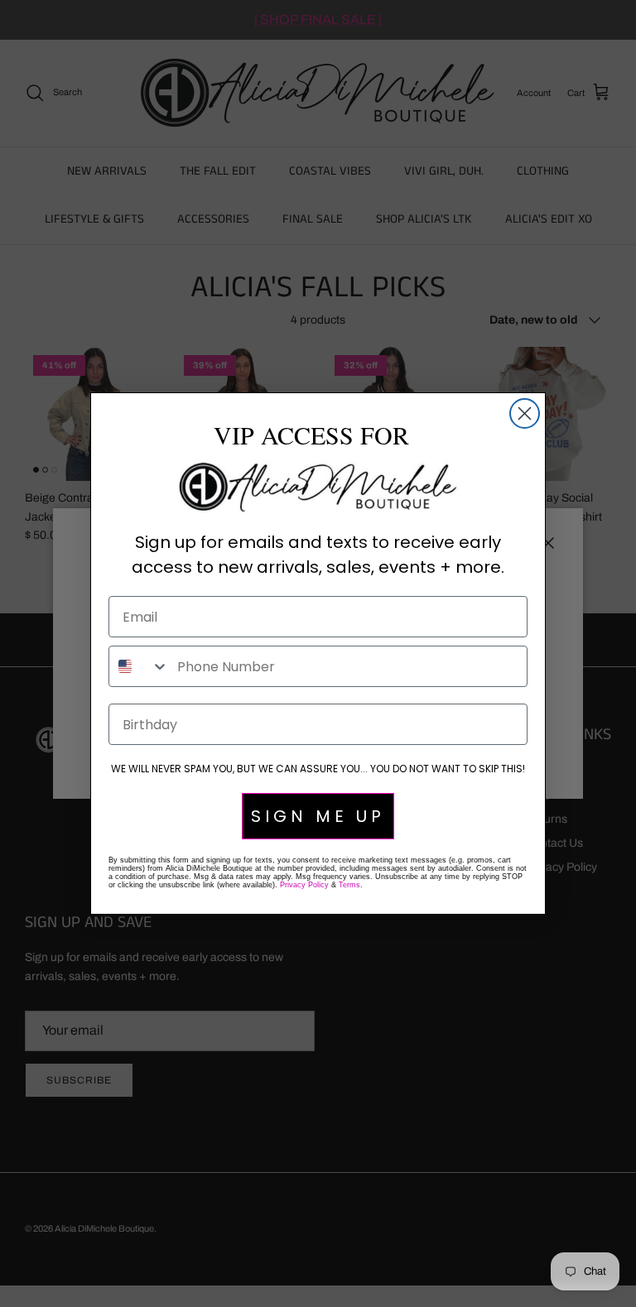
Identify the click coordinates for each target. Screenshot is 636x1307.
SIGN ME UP (318, 816)
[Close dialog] (524, 413)
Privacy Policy (304, 885)
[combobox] (139, 666)
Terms (349, 885)
